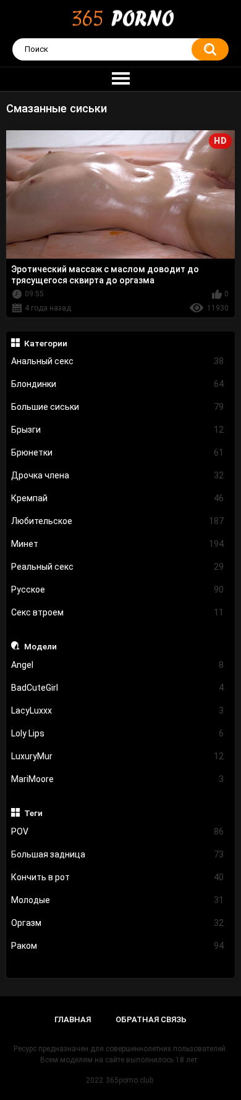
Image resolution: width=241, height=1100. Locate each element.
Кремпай (117, 498)
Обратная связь (151, 1019)
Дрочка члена (117, 475)
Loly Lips (117, 733)
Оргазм (117, 923)
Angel (117, 665)
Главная (72, 1019)
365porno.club (129, 1080)
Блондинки (117, 384)
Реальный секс (117, 567)
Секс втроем (117, 612)
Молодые (117, 900)
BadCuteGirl (117, 688)
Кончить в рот (117, 877)
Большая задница (117, 854)
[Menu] (120, 79)
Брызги (117, 430)
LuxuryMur (117, 756)
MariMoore (117, 779)
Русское (117, 589)
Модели (40, 646)
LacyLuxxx (117, 710)
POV (117, 831)
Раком (117, 946)
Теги (33, 813)
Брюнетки (117, 452)
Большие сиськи (117, 407)
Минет (117, 544)
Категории (45, 343)
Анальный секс (117, 361)
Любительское (117, 521)
